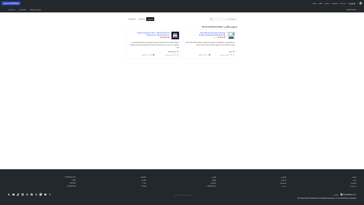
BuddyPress (71, 186)
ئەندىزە (284, 186)
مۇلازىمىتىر (353, 183)
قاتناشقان (143, 177)
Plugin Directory (351, 9)
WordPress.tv (211, 186)
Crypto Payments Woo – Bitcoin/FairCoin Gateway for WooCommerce (153, 34)
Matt (73, 180)
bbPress (72, 183)
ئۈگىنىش (214, 177)
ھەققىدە (354, 177)
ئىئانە (144, 183)
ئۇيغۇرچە (336, 195)
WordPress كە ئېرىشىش (11, 3)
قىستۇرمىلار (283, 183)
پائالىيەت (143, 180)
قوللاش (214, 180)
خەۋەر (354, 180)
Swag (143, 186)
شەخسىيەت (353, 186)
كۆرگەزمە (283, 177)
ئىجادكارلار (213, 183)
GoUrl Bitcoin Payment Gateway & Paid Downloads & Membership (212, 34)
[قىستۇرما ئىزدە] (211, 19)
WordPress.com (70, 177)
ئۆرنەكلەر (283, 180)
